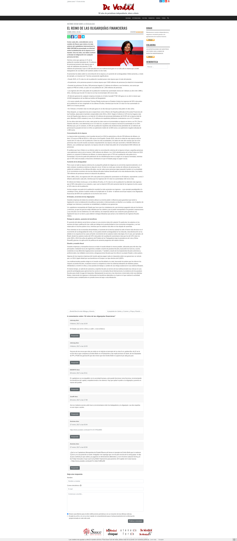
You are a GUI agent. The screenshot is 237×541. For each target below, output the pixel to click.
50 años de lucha (80, 1)
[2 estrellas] (138, 32)
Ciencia (158, 18)
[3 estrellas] (140, 32)
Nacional (128, 18)
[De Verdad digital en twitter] (163, 1)
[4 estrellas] (141, 32)
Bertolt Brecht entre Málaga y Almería (82, 311)
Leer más (153, 539)
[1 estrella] (137, 32)
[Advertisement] (105, 292)
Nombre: (70, 477)
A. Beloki (78, 32)
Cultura (144, 18)
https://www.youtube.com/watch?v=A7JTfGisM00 (86, 430)
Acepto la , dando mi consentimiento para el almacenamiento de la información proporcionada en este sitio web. (102, 517)
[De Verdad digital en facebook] (161, 1)
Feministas (151, 18)
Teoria (163, 18)
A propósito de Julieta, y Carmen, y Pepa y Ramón (123, 311)
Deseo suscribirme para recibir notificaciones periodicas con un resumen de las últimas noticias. (100, 514)
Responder (75, 335)
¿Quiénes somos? (71, 1)
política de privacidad (83, 516)
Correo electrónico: (73, 485)
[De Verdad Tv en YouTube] (169, 1)
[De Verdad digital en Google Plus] (166, 1)
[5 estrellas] (142, 32)
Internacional (136, 18)
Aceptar (161, 539)
